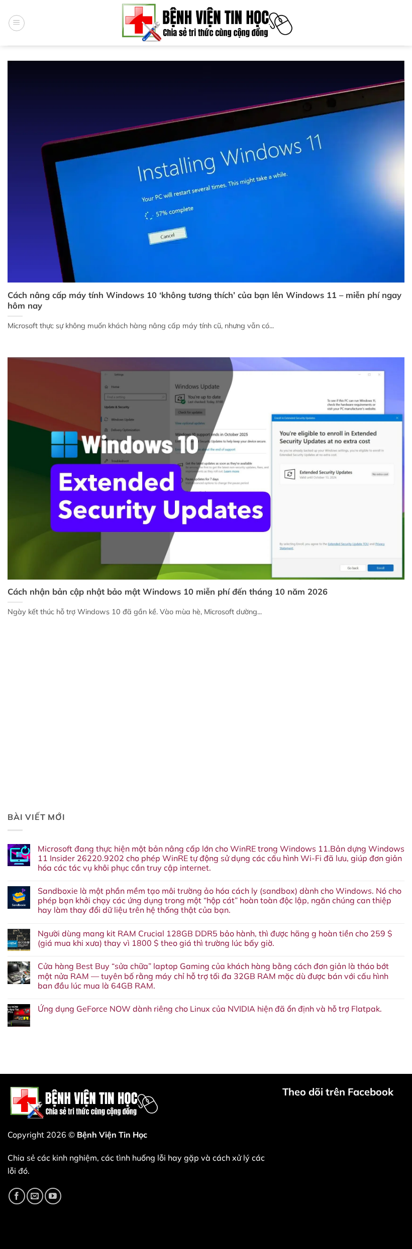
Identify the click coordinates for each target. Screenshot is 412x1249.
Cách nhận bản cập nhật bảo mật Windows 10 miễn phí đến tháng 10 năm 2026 (168, 591)
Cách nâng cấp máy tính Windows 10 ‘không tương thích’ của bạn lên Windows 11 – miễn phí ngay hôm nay (204, 300)
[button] (17, 23)
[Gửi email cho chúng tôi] (35, 1196)
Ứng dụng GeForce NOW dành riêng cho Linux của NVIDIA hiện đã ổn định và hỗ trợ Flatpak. (210, 1009)
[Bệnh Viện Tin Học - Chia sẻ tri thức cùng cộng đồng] (206, 23)
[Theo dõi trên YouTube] (53, 1196)
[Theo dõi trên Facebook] (17, 1196)
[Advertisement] (206, 728)
